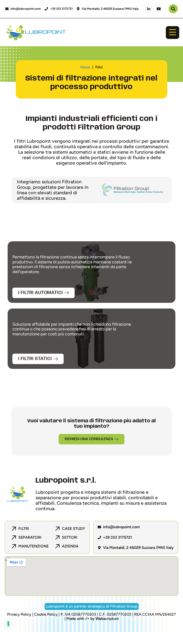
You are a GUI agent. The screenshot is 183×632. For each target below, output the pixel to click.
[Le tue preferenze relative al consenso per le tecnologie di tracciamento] (8, 623)
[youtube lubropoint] (159, 9)
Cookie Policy (46, 614)
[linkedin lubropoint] (149, 9)
